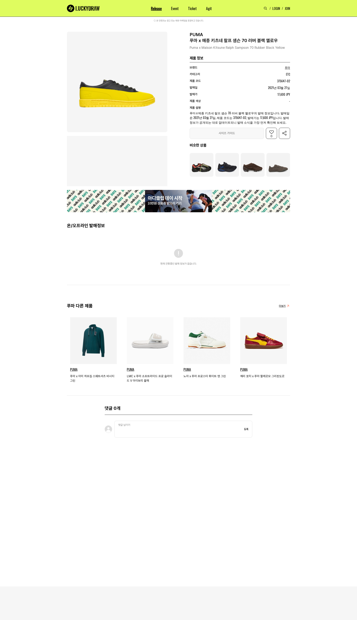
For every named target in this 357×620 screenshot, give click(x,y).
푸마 (287, 68)
